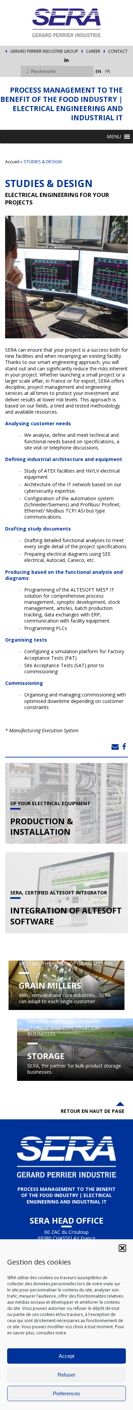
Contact (118, 51)
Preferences (66, 1393)
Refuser (66, 1375)
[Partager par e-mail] (115, 746)
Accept (66, 1356)
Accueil (12, 161)
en (98, 71)
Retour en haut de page (92, 1111)
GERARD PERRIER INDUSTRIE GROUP (44, 51)
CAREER (93, 51)
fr (107, 71)
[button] (122, 1248)
